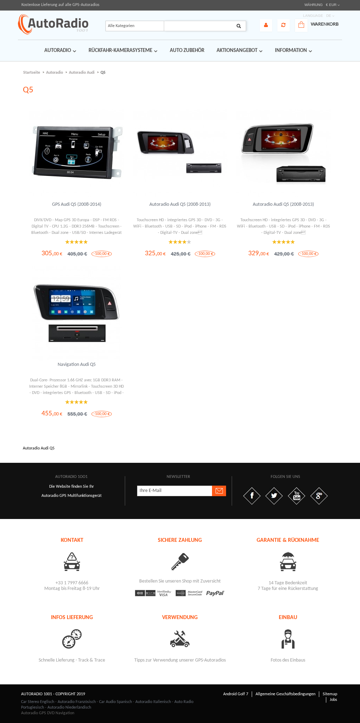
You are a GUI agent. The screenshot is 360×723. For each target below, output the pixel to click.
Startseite (31, 73)
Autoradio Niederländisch (69, 707)
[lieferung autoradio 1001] (72, 639)
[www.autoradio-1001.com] (53, 24)
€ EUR (331, 5)
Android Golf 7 (235, 694)
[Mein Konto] (266, 25)
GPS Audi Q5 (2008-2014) (76, 204)
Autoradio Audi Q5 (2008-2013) (180, 204)
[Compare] (283, 25)
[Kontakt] (72, 561)
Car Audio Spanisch (115, 702)
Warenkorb (325, 24)
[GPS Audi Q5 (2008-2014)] (76, 153)
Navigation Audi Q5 (77, 364)
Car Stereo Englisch (37, 702)
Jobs (333, 700)
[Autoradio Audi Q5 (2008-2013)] (180, 153)
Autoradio (54, 73)
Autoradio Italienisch (153, 702)
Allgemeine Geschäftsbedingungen (285, 694)
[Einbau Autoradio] (288, 639)
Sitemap (330, 694)
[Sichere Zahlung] (180, 561)
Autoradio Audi (82, 73)
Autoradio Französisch (77, 702)
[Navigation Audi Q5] (76, 313)
